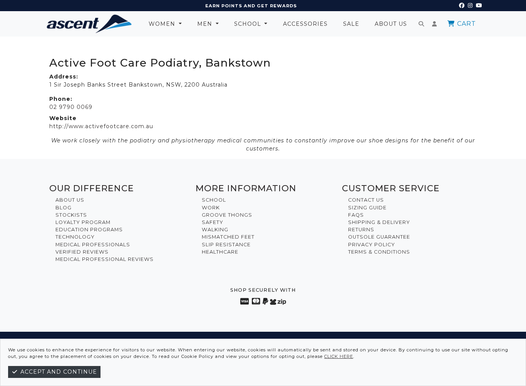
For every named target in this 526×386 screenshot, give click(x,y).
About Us (391, 23)
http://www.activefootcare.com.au (101, 126)
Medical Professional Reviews (104, 259)
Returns (361, 229)
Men (205, 23)
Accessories (305, 23)
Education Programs (89, 229)
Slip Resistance (226, 244)
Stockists (71, 215)
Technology (75, 237)
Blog (63, 208)
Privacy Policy (371, 244)
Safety (212, 222)
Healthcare (220, 252)
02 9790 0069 (70, 107)
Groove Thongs (227, 215)
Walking (215, 229)
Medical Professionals (92, 244)
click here (338, 356)
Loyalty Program (83, 222)
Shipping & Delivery (379, 222)
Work (211, 208)
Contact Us (366, 200)
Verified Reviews (82, 252)
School (248, 23)
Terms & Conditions (379, 252)
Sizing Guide (367, 208)
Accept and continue (57, 371)
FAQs (356, 215)
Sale (351, 23)
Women (163, 23)
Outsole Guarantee (379, 237)
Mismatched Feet (228, 237)
